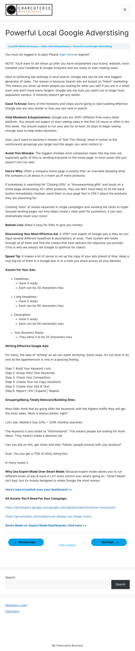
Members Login (16, 605)
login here (66, 54)
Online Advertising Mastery (56, 46)
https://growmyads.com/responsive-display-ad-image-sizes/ (48, 516)
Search (10, 577)
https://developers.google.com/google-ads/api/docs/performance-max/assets (60, 507)
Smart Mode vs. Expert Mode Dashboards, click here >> (46, 525)
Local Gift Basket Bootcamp (23, 46)
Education (12, 611)
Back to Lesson (67, 545)
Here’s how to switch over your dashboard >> (38, 489)
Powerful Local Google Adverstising (92, 46)
